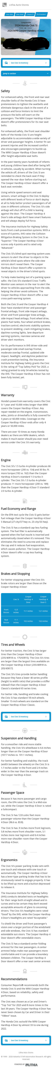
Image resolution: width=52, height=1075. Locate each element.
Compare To (30, 14)
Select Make (9, 14)
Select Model (20, 14)
